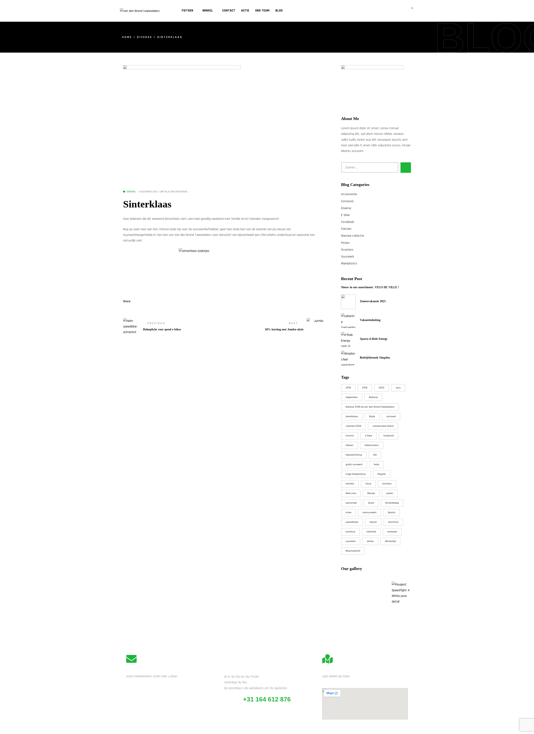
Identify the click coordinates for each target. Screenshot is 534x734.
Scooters (347, 250)
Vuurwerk (347, 256)
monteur (387, 483)
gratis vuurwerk (354, 464)
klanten (350, 483)
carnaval (391, 416)
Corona (350, 435)
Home (127, 37)
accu (398, 387)
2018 (348, 387)
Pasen (345, 243)
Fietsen (346, 229)
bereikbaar (352, 416)
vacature (350, 531)
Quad (371, 502)
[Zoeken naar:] (369, 167)
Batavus (373, 397)
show (348, 512)
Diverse (144, 37)
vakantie (371, 531)
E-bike (345, 215)
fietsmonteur (372, 445)
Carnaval (347, 201)
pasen (389, 493)
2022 (381, 387)
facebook (388, 435)
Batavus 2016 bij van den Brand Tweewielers (370, 406)
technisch (393, 522)
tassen (373, 522)
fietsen (349, 445)
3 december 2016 (147, 191)
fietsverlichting (354, 454)
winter (370, 541)
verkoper (392, 531)
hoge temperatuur (356, 474)
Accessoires (349, 194)
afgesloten (352, 397)
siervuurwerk (370, 512)
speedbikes (352, 522)
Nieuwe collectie (352, 236)
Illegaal (381, 474)
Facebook (347, 222)
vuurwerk (351, 541)
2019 (364, 387)
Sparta (391, 512)
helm (376, 464)
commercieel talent (383, 426)
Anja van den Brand (175, 191)
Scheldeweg (392, 502)
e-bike (368, 435)
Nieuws (371, 493)
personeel (351, 502)
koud (368, 483)
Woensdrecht (353, 550)
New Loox (351, 493)
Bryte (372, 416)
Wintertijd (390, 541)
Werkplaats (349, 263)
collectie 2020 (353, 426)
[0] (409, 11)
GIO (375, 454)
